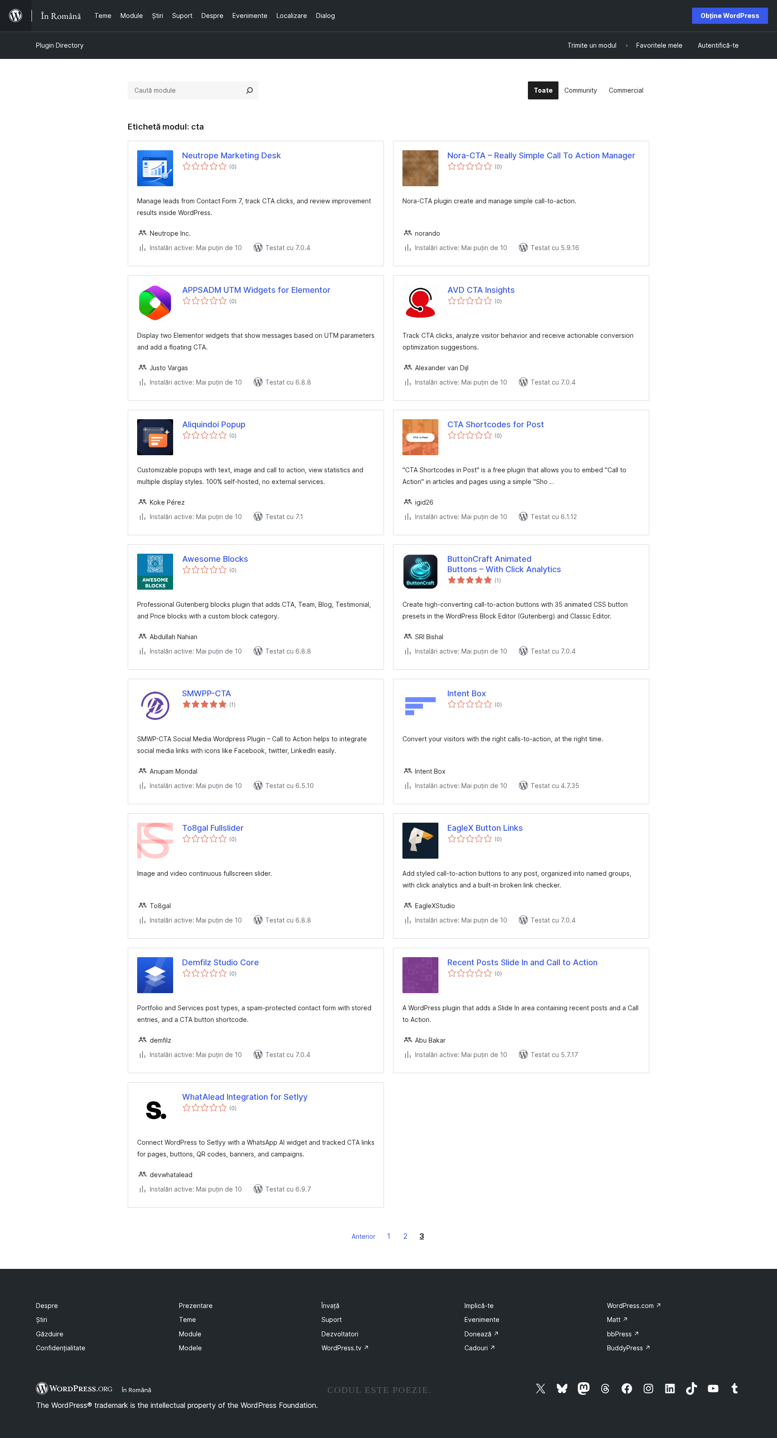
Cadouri (480, 1348)
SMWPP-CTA (206, 693)
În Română (136, 1389)
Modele (190, 1348)
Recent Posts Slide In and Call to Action (522, 962)
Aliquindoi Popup (214, 424)
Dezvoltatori (340, 1334)
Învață (330, 1305)
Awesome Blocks (215, 559)
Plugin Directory (60, 45)
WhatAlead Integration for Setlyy (245, 1097)
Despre (47, 1305)
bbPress (623, 1334)
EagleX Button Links (485, 828)
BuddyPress (629, 1348)
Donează (481, 1334)
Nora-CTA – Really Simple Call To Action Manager (541, 155)
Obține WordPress (730, 15)
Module (190, 1334)
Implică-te (479, 1305)
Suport (332, 1319)
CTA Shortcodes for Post (495, 424)
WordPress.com (634, 1305)
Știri (41, 1319)
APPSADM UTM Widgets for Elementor (256, 290)
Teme (187, 1319)
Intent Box (466, 693)
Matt (617, 1319)
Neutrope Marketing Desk (231, 155)
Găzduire (49, 1334)
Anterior (363, 1236)
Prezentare (196, 1305)
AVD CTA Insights (481, 290)
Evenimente (482, 1319)
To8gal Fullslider (213, 828)
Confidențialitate (60, 1348)
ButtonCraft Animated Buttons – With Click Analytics (504, 564)
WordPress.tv (345, 1348)
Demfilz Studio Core (220, 962)
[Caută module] (250, 90)
